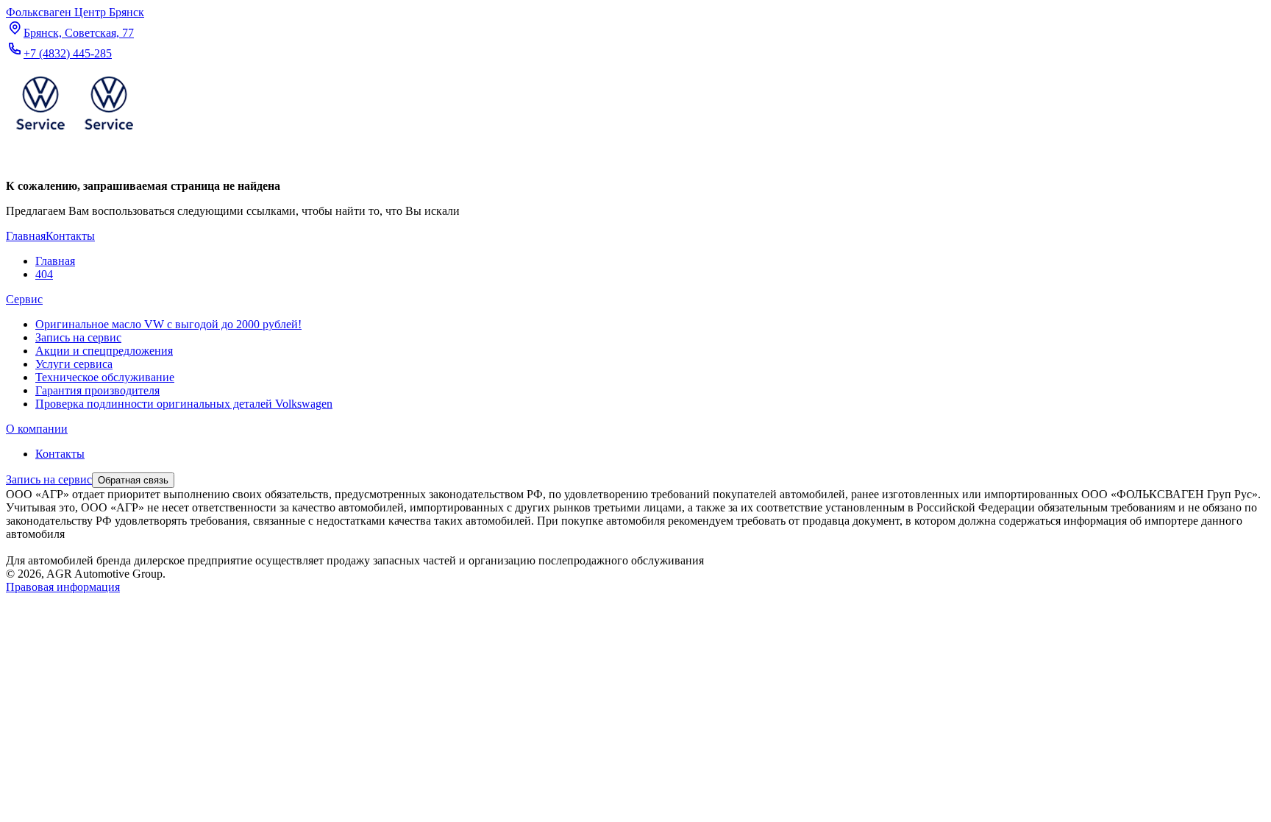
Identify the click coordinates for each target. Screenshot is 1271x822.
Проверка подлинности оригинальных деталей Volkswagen (183, 403)
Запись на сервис (78, 337)
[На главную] (74, 133)
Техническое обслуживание (104, 377)
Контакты (60, 453)
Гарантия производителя (97, 390)
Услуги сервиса (74, 364)
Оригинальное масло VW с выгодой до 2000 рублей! (168, 324)
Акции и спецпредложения (104, 350)
